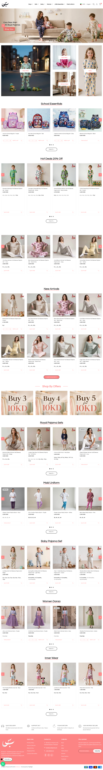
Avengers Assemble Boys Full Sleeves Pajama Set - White (37, 189)
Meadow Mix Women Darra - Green (88, 631)
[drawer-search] (94, 4)
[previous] (3, 25)
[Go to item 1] (49, 40)
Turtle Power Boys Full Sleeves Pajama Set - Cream (89, 189)
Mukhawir (63, 759)
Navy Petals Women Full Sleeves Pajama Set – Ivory (64, 360)
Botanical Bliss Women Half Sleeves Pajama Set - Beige (12, 453)
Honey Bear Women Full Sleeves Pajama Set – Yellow (90, 261)
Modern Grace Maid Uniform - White (63, 512)
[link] (51, 25)
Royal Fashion (64, 756)
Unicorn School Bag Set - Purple (11, 133)
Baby (62, 748)
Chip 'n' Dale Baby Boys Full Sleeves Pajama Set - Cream (63, 571)
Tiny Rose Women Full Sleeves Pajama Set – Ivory (12, 261)
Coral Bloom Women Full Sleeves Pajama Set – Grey (62, 261)
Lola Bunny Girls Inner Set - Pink (62, 687)
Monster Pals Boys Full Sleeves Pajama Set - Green (12, 189)
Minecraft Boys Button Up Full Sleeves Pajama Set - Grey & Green (63, 189)
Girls (62, 745)
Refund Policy (30, 748)
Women (63, 753)
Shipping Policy (31, 750)
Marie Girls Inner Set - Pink (86, 687)
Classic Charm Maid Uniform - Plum (11, 512)
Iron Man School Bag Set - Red (36, 133)
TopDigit (30, 766)
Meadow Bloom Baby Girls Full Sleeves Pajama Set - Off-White (89, 571)
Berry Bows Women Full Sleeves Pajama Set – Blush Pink (38, 261)
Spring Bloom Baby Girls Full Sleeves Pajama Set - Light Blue (37, 571)
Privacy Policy (30, 742)
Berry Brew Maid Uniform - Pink (87, 512)
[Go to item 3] (53, 40)
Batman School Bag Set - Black (88, 133)
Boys (62, 742)
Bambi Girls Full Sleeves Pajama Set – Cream (12, 319)
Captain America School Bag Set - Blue (64, 133)
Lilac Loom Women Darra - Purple (11, 631)
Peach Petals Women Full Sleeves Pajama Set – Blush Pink (36, 360)
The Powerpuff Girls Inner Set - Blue (11, 687)
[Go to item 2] (51, 40)
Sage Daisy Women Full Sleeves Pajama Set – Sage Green (90, 360)
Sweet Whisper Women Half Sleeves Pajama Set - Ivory (89, 453)
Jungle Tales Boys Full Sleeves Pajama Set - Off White (38, 453)
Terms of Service (31, 745)
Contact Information (32, 753)
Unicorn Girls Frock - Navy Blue (62, 452)
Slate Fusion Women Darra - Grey (62, 631)
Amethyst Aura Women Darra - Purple (37, 631)
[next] (99, 25)
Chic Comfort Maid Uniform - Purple (37, 512)
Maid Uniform (64, 750)
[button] (24, 110)
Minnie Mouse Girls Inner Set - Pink (37, 687)
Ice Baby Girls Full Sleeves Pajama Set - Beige (12, 571)
